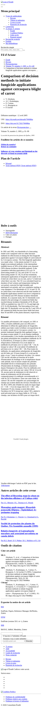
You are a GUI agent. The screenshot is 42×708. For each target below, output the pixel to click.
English (8, 41)
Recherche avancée (13, 39)
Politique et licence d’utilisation (17, 701)
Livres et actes (15, 22)
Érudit (12, 31)
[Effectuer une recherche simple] (2, 4)
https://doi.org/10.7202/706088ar (18, 123)
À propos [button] (9, 29)
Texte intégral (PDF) (13, 166)
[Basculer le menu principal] (2, 6)
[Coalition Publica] (8, 692)
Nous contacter (11, 655)
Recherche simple (7, 47)
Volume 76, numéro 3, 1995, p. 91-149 (20, 66)
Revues (13, 18)
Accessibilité (10, 651)
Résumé (9, 163)
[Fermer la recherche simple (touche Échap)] (4, 4)
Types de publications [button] (14, 16)
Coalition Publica (16, 33)
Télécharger (5, 485)
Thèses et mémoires (17, 20)
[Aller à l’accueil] (7, 2)
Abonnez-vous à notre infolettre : (15, 639)
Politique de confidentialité (15, 697)
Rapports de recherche (18, 24)
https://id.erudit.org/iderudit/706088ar (19, 119)
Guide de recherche (13, 653)
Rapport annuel (16, 37)
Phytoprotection (11, 64)
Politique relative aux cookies (16, 699)
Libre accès (14, 35)
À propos (16, 29)
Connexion (10, 27)
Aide (7, 649)
